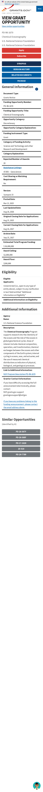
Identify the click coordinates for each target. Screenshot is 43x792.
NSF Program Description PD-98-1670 (19, 374)
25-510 (21, 448)
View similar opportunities (13, 26)
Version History (21, 69)
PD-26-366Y (21, 437)
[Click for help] (36, 90)
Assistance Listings (12, 167)
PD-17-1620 (21, 443)
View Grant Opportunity (16, 20)
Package (21, 81)
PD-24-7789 (21, 454)
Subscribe (21, 56)
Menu (40, 9)
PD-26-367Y (21, 431)
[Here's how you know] (21, 3)
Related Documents (22, 75)
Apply (21, 50)
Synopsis (21, 63)
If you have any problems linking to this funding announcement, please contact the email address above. (20, 404)
